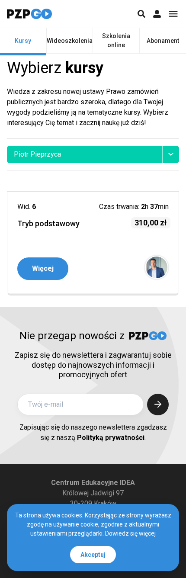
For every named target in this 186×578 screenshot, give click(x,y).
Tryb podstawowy (48, 223)
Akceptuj (93, 554)
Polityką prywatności (110, 438)
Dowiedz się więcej (130, 533)
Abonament (163, 40)
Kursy (23, 40)
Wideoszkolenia (70, 40)
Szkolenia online (116, 40)
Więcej (43, 268)
